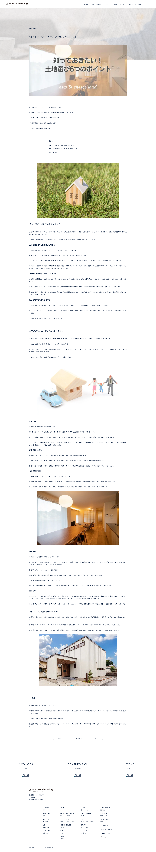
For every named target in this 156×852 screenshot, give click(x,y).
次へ (96, 739)
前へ (59, 739)
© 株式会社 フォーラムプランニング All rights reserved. (41, 847)
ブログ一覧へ (78, 739)
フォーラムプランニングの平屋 (118, 4)
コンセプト (86, 4)
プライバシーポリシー (106, 830)
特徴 (93, 4)
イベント (106, 4)
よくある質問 (104, 826)
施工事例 (99, 4)
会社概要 (140, 4)
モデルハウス (132, 4)
